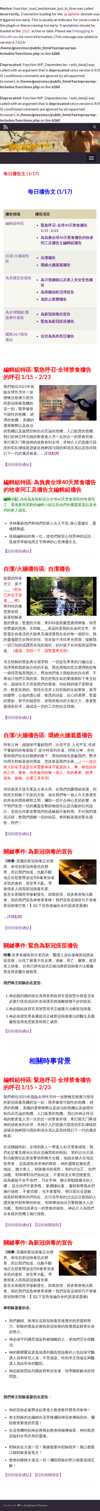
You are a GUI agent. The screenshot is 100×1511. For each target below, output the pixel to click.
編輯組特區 (14, 223)
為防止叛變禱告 (54, 299)
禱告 (27, 278)
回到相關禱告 (48, 1224)
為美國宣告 (14, 278)
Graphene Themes (35, 1505)
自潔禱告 (48, 257)
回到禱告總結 (20, 464)
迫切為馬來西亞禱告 (57, 336)
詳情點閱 (51, 453)
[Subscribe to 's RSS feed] (5, 126)
